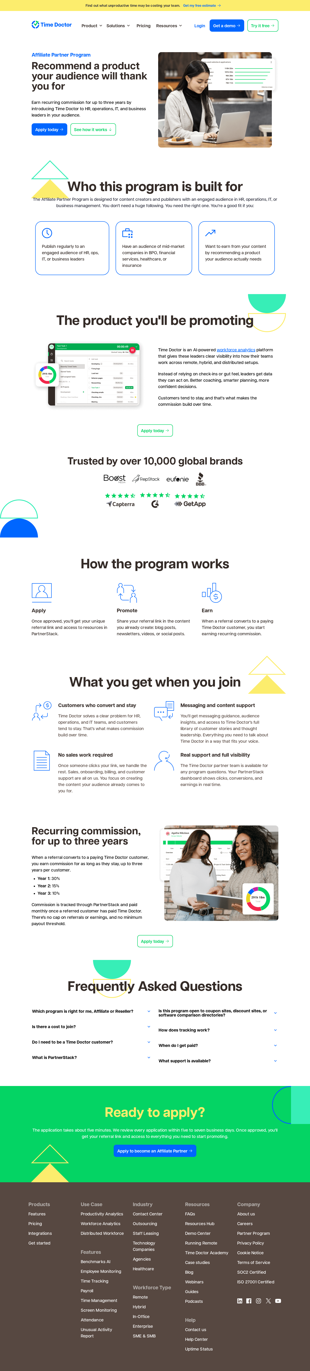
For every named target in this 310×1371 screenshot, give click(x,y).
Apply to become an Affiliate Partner (152, 1151)
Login (199, 25)
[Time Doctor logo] (52, 25)
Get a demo (224, 26)
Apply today (46, 129)
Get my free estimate (199, 5)
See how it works (90, 129)
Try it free (260, 26)
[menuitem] (92, 25)
